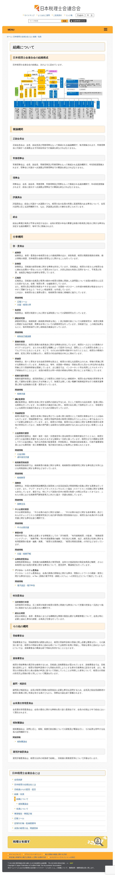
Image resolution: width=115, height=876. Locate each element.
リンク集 (69, 15)
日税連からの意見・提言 (25, 789)
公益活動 (21, 454)
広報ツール (22, 302)
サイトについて (15, 854)
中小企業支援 (23, 527)
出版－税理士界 (24, 305)
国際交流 (21, 504)
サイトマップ (29, 15)
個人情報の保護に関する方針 (56, 854)
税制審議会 (22, 741)
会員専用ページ (79, 21)
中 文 (90, 15)
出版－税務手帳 (24, 554)
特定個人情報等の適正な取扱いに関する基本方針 (27, 857)
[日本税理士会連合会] (57, 8)
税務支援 (21, 394)
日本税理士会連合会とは (22, 37)
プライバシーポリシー (33, 854)
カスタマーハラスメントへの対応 (62, 857)
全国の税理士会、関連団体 (26, 828)
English (80, 15)
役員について (22, 809)
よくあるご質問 (44, 15)
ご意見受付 (57, 15)
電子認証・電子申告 (26, 585)
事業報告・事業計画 (23, 814)
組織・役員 (37, 37)
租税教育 (21, 477)
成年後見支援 (23, 457)
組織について (22, 799)
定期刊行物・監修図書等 (25, 823)
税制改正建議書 (24, 336)
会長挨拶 (18, 780)
